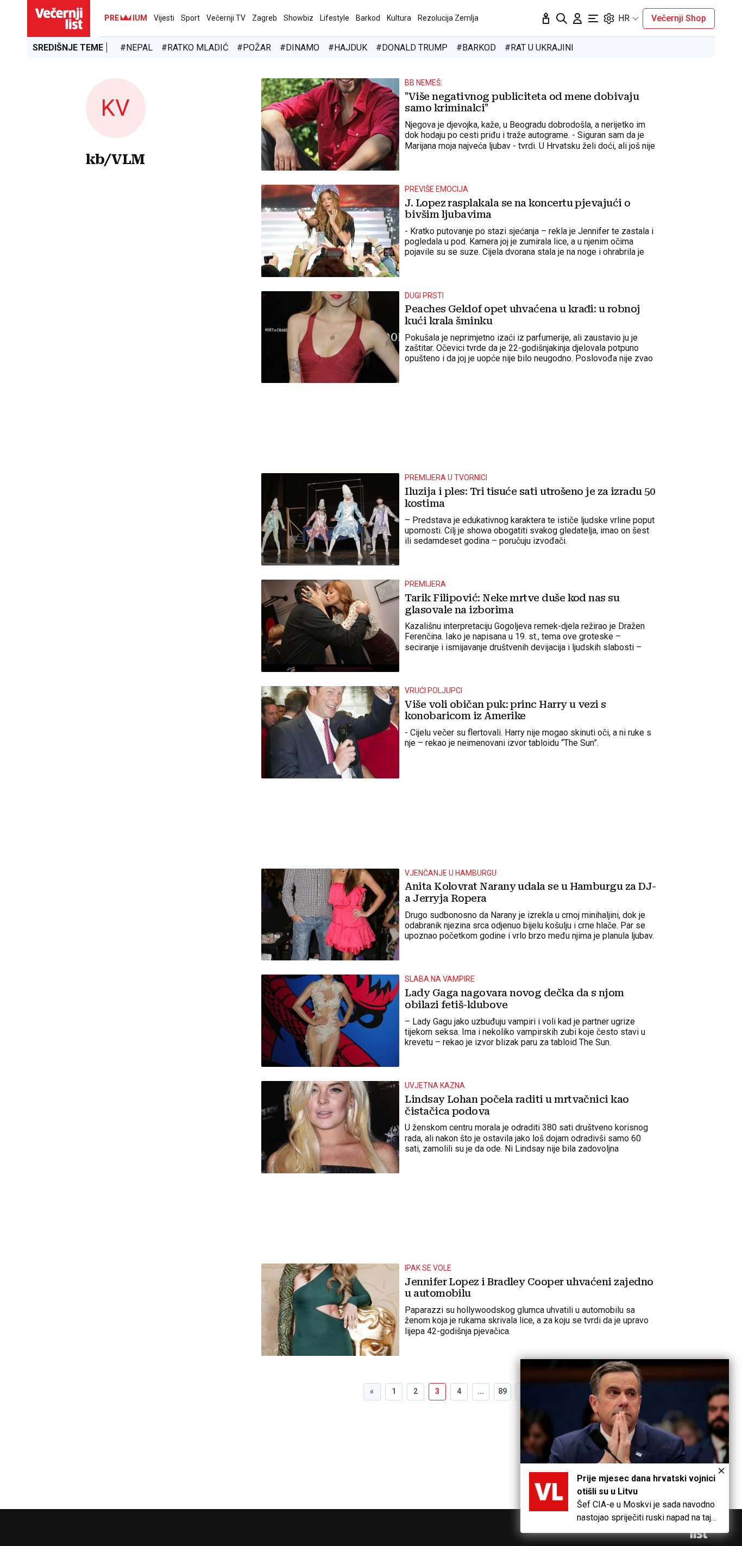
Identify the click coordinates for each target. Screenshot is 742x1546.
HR (624, 18)
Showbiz (298, 18)
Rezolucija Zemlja (448, 18)
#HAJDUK (347, 47)
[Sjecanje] (545, 18)
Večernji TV (226, 18)
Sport (190, 18)
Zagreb (264, 18)
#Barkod (476, 47)
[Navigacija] (593, 18)
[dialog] (624, 1446)
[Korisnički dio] (577, 18)
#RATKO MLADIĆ (194, 47)
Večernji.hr (58, 18)
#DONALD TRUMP (412, 47)
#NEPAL (136, 47)
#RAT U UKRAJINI (539, 47)
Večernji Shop (678, 18)
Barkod (368, 18)
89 (502, 1391)
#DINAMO (299, 47)
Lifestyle (334, 18)
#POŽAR (254, 47)
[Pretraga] (561, 18)
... (480, 1391)
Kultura (399, 18)
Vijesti (164, 18)
